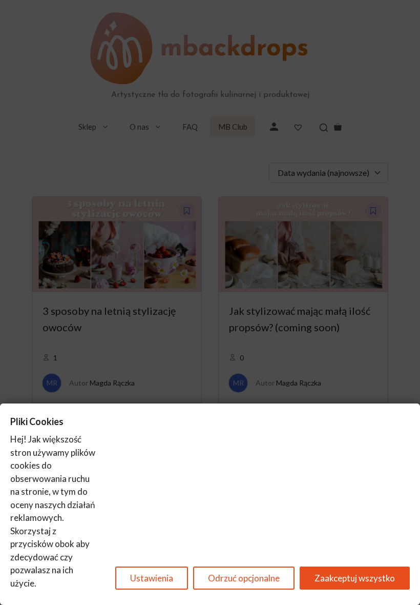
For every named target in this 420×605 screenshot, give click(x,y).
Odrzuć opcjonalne (244, 578)
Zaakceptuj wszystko (354, 578)
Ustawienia (151, 578)
